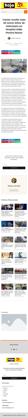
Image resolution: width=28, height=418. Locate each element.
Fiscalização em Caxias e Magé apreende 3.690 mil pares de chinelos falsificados (20, 230)
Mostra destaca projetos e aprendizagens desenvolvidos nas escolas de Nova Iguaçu (7, 213)
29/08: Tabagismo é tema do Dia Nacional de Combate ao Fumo (7, 229)
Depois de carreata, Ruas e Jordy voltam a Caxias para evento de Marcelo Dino (20, 293)
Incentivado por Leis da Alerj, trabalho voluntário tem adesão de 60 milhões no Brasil (7, 293)
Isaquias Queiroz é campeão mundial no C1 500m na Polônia (20, 261)
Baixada (9, 43)
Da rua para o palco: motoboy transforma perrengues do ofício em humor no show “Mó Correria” (20, 214)
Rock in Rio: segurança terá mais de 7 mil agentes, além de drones (21, 277)
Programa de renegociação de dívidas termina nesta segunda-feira (7, 246)
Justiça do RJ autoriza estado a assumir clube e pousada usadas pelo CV (20, 246)
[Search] (25, 11)
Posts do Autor (13, 190)
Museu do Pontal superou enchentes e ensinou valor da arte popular (6, 261)
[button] (4, 51)
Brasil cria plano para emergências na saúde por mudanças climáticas (6, 277)
